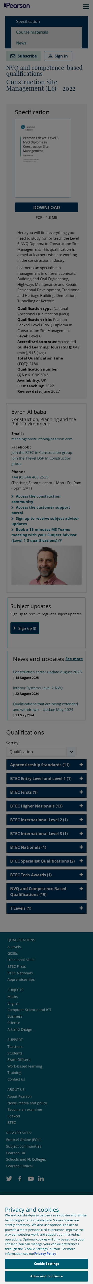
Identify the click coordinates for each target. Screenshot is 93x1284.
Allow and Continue (46, 1276)
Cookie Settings (46, 1263)
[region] (46, 1239)
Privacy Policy (45, 1253)
